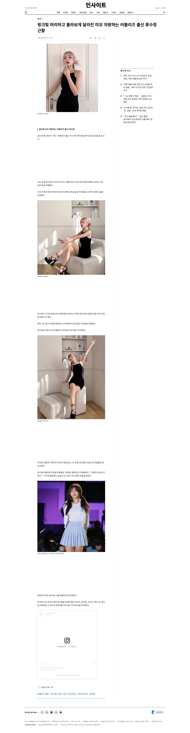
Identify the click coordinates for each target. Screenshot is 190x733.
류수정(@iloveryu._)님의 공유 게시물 (67, 675)
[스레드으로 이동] (56, 712)
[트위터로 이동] (46, 712)
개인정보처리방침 (30, 725)
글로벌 (121, 12)
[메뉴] (26, 12)
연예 (39, 18)
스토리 (113, 12)
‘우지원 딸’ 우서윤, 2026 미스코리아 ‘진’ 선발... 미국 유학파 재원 (138, 109)
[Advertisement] (71, 160)
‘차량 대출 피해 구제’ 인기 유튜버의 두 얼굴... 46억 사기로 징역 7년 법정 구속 (138, 87)
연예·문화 (83, 12)
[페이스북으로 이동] (42, 712)
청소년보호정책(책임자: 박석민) (48, 725)
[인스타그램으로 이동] (51, 712)
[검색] (164, 12)
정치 (91, 12)
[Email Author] (52, 687)
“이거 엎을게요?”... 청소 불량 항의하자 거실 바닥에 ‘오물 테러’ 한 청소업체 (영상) (137, 119)
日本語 (163, 8)
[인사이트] (96, 5)
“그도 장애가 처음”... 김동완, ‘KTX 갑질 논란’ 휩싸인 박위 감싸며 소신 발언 (137, 98)
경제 (58, 12)
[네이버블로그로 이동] (60, 712)
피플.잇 (105, 12)
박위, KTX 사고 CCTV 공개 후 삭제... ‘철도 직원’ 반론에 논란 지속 (138, 77)
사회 (98, 12)
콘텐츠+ (130, 12)
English (157, 8)
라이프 (65, 12)
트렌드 (73, 12)
